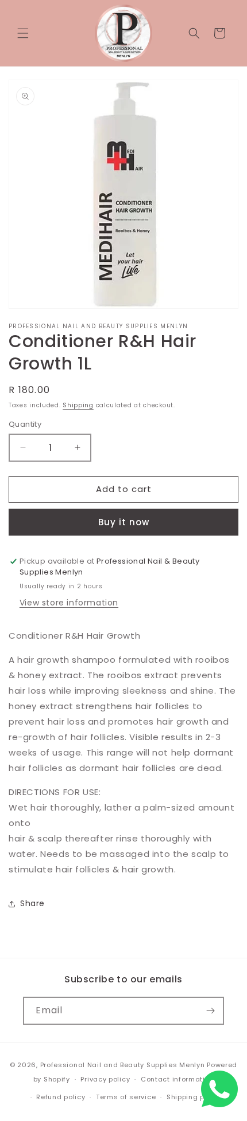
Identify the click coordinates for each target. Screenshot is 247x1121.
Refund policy (60, 1097)
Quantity (25, 424)
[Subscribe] (210, 1011)
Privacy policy (105, 1079)
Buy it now (123, 522)
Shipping (78, 405)
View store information (69, 602)
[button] (23, 33)
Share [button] (32, 903)
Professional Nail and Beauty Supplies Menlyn (122, 1064)
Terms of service (126, 1097)
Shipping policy (194, 1097)
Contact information (177, 1079)
